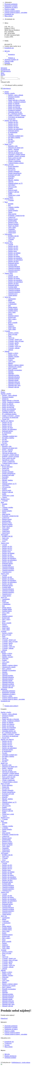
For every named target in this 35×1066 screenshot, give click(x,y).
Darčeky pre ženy (13, 261)
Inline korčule (12, 214)
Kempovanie (12, 317)
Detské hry (11, 98)
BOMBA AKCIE (13, 236)
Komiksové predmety (14, 110)
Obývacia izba (12, 187)
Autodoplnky (12, 299)
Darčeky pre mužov (14, 256)
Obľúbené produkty (10, 1057)
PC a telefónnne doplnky (15, 114)
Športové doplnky (13, 224)
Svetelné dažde (12, 265)
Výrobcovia (7, 1043)
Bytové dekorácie (13, 166)
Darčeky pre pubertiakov (15, 129)
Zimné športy (12, 232)
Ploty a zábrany (12, 368)
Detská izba (11, 168)
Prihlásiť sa (11, 58)
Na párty (10, 134)
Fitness (10, 212)
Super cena (11, 237)
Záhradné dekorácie (14, 377)
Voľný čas (7, 297)
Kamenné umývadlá (14, 175)
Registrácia (11, 54)
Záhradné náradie (13, 380)
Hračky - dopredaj (13, 149)
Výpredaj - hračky (13, 343)
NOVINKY (11, 185)
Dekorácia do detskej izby (16, 147)
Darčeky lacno (12, 251)
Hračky (10, 314)
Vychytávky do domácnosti (16, 117)
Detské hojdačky (13, 210)
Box (9, 205)
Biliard (10, 300)
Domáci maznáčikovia (14, 173)
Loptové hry (11, 217)
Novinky (7, 1045)
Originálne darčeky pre (15, 112)
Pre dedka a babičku (14, 137)
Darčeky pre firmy (13, 127)
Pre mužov (11, 141)
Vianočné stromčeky (14, 270)
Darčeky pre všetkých (10, 120)
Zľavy (10, 241)
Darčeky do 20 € (13, 122)
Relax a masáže (12, 322)
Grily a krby (11, 361)
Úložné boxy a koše (14, 195)
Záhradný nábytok (13, 387)
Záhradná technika (13, 375)
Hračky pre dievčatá (14, 107)
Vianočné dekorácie (14, 266)
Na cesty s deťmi (13, 151)
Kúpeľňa (11, 178)
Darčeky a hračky (9, 93)
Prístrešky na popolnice (15, 370)
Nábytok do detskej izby (15, 153)
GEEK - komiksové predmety (17, 102)
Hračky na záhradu (13, 103)
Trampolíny (11, 229)
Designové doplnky (14, 97)
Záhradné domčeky (14, 378)
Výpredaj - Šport (13, 344)
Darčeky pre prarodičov (15, 258)
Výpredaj (11, 200)
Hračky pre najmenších (15, 108)
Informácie (4, 689)
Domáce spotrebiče (14, 171)
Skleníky (10, 372)
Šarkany (10, 324)
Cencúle (10, 244)
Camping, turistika (13, 207)
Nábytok (10, 181)
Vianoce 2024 (8, 243)
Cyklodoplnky (12, 304)
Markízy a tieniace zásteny (16, 365)
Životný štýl (11, 119)
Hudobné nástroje (13, 316)
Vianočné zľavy (13, 271)
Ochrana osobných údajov (12, 11)
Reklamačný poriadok (10, 6)
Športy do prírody (13, 226)
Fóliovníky (11, 358)
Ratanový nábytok (13, 192)
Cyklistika (11, 209)
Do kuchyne (11, 170)
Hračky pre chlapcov (14, 105)
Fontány (10, 360)
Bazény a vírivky (13, 353)
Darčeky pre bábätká (14, 253)
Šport (6, 202)
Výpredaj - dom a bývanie (16, 341)
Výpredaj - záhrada (14, 348)
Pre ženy (10, 142)
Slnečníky (11, 373)
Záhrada (10, 349)
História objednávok (10, 1056)
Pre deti (10, 139)
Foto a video (12, 312)
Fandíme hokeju (13, 310)
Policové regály (12, 190)
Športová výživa (13, 222)
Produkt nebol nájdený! (11, 706)
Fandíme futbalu (13, 309)
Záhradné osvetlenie (14, 383)
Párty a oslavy (12, 319)
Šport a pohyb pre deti (14, 158)
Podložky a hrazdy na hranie (16, 156)
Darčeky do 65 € (13, 125)
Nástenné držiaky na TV (15, 183)
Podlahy (10, 188)
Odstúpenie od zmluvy (11, 7)
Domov (3, 392)
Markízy (10, 363)
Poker (10, 321)
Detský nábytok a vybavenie (16, 100)
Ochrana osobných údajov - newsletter (15, 12)
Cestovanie (11, 302)
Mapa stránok (8, 16)
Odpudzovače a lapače (15, 366)
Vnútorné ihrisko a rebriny (16, 163)
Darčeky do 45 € (13, 124)
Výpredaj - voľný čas (14, 346)
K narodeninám (12, 132)
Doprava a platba (9, 9)
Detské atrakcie (12, 307)
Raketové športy (13, 219)
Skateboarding (12, 220)
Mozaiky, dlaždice (13, 180)
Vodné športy (12, 231)
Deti (9, 305)
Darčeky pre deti (13, 254)
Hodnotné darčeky (13, 130)
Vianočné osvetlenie (14, 268)
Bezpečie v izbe (13, 146)
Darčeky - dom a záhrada (15, 95)
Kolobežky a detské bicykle (16, 215)
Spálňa (10, 193)
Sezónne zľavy (8, 198)
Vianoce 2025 (8, 273)
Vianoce (10, 197)
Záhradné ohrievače (14, 382)
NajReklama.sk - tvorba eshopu (21, 1062)
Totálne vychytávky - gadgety (17, 115)
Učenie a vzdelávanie (14, 161)
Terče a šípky (12, 227)
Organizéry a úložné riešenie (16, 154)
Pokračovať (4, 1018)
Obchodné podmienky (11, 4)
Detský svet (7, 144)
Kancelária (11, 176)
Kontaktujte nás (9, 14)
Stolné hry (11, 326)
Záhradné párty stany (14, 385)
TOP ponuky (8, 234)
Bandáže (10, 203)
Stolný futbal (12, 327)
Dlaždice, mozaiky (13, 356)
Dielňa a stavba (12, 355)
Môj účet (7, 1054)
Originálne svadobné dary (15, 136)
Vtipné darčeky (12, 295)
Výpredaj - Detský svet (15, 339)
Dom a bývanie (9, 164)
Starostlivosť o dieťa (14, 159)
